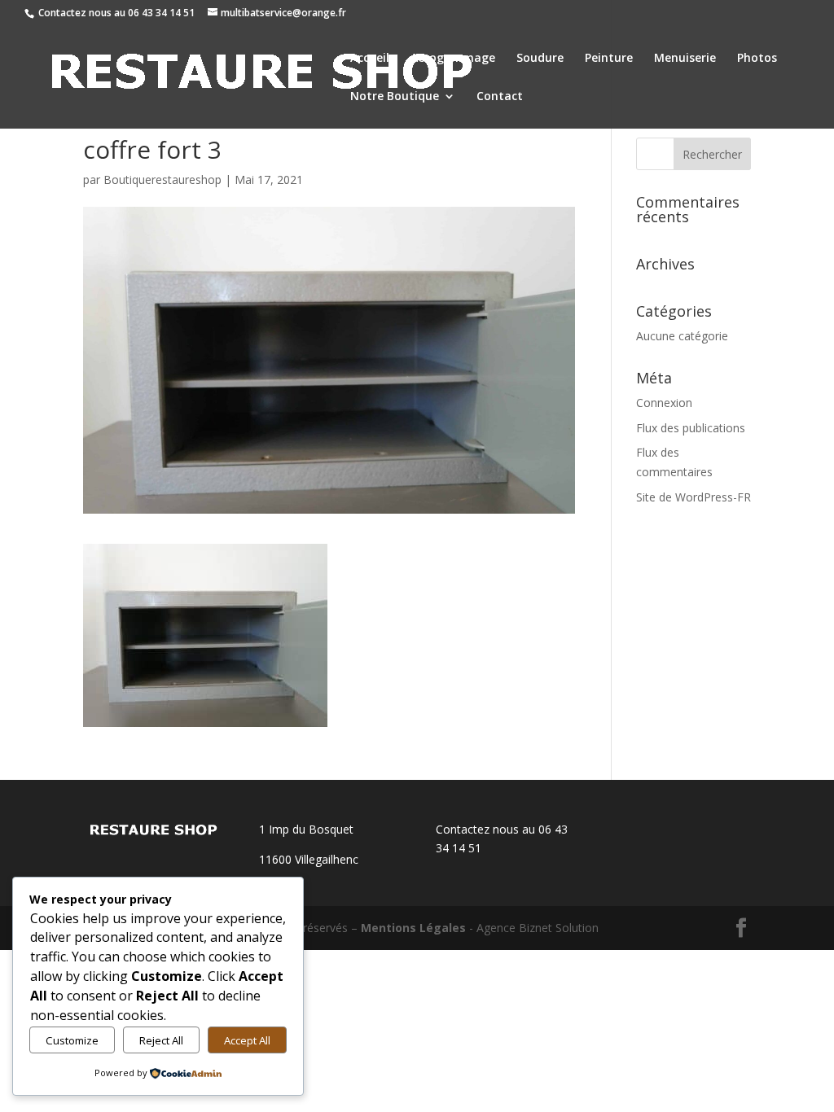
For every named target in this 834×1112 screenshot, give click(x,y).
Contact (499, 96)
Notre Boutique (394, 96)
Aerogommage (452, 58)
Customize (72, 1040)
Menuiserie (685, 58)
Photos (757, 58)
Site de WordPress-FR (693, 497)
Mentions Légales (413, 927)
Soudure (540, 58)
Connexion (664, 402)
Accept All (247, 1040)
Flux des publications (690, 428)
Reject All (161, 1040)
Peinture (609, 58)
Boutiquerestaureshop (162, 179)
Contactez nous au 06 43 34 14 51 (116, 13)
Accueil (369, 58)
